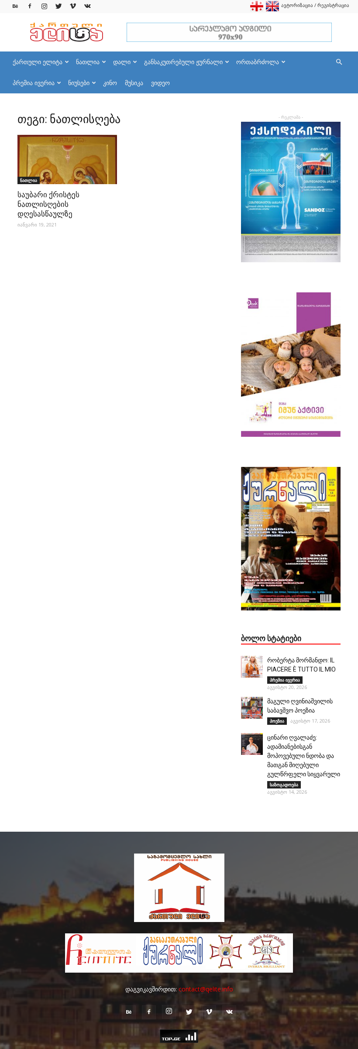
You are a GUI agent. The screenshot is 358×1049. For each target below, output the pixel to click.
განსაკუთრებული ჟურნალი (183, 62)
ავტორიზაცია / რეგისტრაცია (315, 5)
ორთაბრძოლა (257, 62)
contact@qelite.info (206, 989)
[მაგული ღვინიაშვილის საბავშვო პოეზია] (252, 708)
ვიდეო (160, 83)
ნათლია (88, 62)
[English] (272, 9)
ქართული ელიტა (37, 62)
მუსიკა (134, 83)
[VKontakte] (87, 6)
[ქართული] (256, 9)
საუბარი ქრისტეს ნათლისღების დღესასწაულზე (48, 204)
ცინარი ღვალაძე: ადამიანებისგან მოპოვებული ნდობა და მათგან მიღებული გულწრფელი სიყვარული (303, 756)
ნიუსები (79, 83)
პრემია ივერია (34, 83)
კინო (110, 83)
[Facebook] (29, 6)
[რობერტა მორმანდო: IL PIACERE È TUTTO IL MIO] (252, 667)
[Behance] (15, 6)
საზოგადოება (284, 785)
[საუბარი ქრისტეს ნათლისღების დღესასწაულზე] (67, 159)
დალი (122, 62)
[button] (338, 62)
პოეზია (277, 721)
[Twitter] (58, 6)
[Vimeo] (72, 6)
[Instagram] (44, 6)
